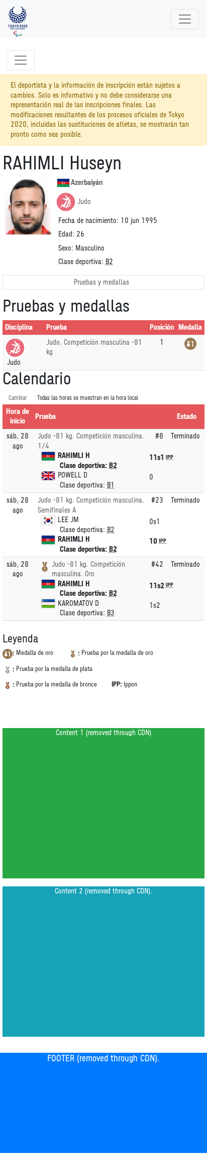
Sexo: (65, 248)
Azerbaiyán (86, 182)
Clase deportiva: (81, 262)
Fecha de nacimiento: (88, 220)
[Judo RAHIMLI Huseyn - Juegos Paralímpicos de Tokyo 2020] (17, 19)
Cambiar (18, 398)
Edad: (66, 234)
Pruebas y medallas (101, 282)
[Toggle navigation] (185, 19)
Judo (84, 201)
